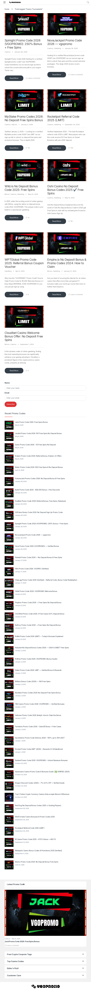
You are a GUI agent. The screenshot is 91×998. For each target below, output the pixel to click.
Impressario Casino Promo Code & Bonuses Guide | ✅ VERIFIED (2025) (42, 772)
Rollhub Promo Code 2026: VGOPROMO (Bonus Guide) (36, 659)
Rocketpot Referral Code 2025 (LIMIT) (63, 118)
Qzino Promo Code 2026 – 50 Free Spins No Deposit (35, 445)
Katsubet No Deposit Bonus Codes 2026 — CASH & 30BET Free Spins (42, 648)
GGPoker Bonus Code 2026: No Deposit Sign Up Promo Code (39, 512)
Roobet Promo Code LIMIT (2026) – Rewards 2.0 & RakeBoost (39, 749)
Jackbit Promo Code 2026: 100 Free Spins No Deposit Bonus (38, 433)
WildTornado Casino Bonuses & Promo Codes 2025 (35, 817)
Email (7, 393)
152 (72, 221)
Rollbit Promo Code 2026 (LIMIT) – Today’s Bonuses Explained (39, 636)
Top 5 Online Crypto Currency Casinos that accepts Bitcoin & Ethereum (42, 794)
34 (29, 148)
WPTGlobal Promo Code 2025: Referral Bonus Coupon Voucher (24, 263)
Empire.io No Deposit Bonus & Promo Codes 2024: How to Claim (66, 263)
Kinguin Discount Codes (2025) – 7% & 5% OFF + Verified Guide (39, 783)
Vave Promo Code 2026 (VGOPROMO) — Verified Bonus (37, 546)
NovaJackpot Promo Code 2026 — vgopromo (64, 42)
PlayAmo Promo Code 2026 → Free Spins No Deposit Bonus (38, 602)
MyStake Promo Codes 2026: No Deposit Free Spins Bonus (24, 118)
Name (7, 383)
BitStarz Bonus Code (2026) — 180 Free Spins (32, 681)
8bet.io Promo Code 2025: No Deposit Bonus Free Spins (36, 862)
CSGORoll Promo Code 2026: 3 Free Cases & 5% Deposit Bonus (39, 614)
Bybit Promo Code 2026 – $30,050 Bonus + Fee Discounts (37, 490)
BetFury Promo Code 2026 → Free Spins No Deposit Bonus (38, 625)
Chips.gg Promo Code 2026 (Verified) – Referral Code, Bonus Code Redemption (46, 580)
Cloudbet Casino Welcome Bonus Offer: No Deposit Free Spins (24, 336)
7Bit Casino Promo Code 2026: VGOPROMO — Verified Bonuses (39, 704)
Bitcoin (7, 194)
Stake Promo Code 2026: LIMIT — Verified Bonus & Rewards (38, 670)
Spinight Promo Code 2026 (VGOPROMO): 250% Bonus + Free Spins (23, 44)
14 (28, 217)
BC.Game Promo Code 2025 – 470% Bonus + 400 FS (35, 839)
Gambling (57, 48)
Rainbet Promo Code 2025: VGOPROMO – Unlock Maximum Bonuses (41, 760)
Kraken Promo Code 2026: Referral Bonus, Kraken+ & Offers (38, 456)
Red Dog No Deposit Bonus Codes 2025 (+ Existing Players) (38, 805)
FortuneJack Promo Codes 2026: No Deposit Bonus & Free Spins (40, 478)
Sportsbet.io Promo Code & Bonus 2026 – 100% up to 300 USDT (40, 738)
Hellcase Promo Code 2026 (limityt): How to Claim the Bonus (38, 715)
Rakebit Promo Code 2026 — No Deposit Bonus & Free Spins (38, 557)
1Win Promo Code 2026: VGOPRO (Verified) (32, 569)
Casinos (8, 52)
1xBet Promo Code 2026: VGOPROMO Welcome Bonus (36, 591)
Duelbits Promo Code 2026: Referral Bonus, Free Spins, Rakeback (40, 501)
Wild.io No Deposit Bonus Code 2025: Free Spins (21, 188)
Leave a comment (34, 78)
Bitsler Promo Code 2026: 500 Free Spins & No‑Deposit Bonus (39, 467)
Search (88, 2)
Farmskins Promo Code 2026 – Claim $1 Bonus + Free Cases (38, 727)
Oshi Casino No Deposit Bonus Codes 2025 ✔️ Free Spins (65, 189)
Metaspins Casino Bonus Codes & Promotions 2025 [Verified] (38, 851)
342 (72, 148)
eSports (14, 124)
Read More (14, 78)
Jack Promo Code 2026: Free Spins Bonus (31, 422)
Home (7, 9)
